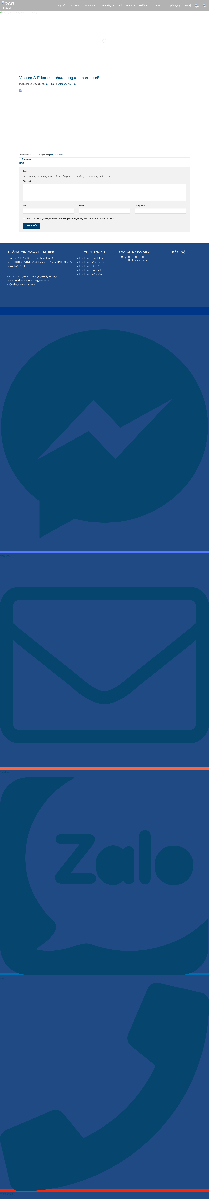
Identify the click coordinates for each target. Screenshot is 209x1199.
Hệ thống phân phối (112, 5)
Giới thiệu (74, 5)
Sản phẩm (90, 5)
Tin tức (158, 5)
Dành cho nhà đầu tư (137, 5)
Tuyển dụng (173, 5)
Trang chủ (59, 5)
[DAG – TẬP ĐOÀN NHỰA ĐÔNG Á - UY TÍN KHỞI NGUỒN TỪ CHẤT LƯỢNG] (15, 5)
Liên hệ (187, 5)
